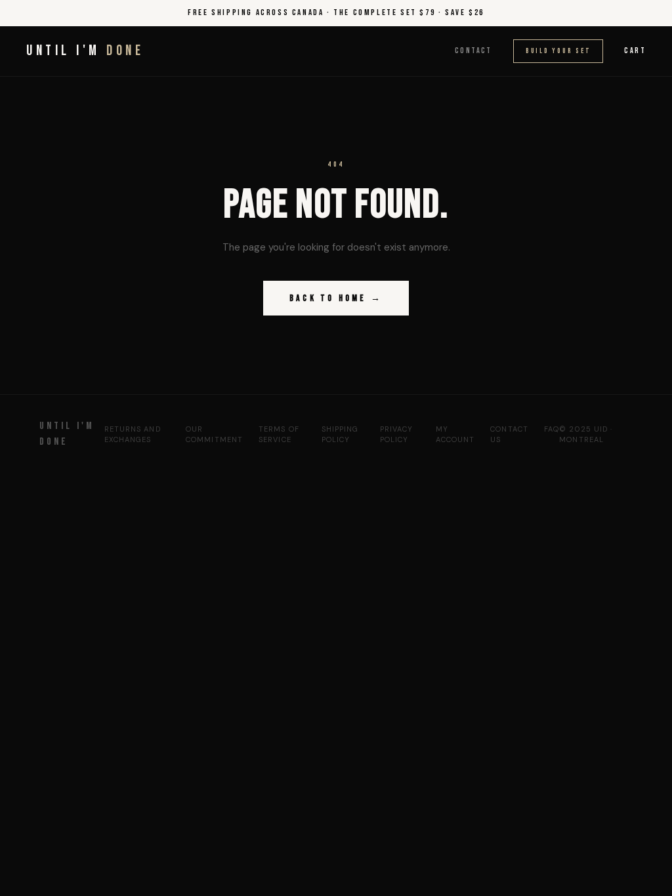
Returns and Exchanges (132, 434)
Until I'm (85, 51)
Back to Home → (336, 298)
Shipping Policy (340, 434)
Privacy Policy (396, 434)
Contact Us (509, 434)
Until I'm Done (66, 434)
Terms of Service (279, 434)
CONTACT (473, 51)
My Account (455, 434)
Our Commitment (214, 434)
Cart (635, 51)
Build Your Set (558, 51)
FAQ (551, 429)
